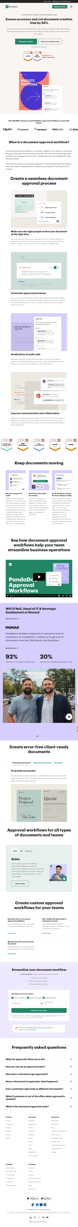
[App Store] (46, 1198)
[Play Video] (8, 595)
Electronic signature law (59, 1131)
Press (30, 1185)
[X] (39, 1217)
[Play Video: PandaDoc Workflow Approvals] (39, 577)
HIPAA (8, 1138)
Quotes (31, 1127)
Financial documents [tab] (42, 763)
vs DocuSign (10, 1168)
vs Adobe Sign (10, 1175)
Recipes (53, 1152)
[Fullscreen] (70, 595)
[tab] (37, 736)
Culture (31, 1171)
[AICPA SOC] (37, 1204)
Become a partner (34, 1182)
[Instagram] (43, 1217)
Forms (31, 1138)
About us (31, 1168)
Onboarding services (58, 1145)
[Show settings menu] (66, 595)
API (30, 1145)
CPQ (30, 1148)
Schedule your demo (39, 1010)
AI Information (67, 1212)
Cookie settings (24, 1212)
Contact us (32, 1189)
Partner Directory (56, 1148)
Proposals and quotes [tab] (21, 763)
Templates (54, 1124)
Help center (47, 1)
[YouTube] (47, 1217)
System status (55, 1141)
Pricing (8, 1120)
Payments (32, 1134)
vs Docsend (9, 1182)
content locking (61, 510)
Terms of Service (37, 1015)
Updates (8, 1131)
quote (33, 781)
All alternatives (11, 1185)
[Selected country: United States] (42, 1003)
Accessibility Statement (35, 1212)
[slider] (35, 595)
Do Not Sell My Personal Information (52, 1212)
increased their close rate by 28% (38, 1027)
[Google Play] (32, 1198)
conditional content (28, 871)
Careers (31, 1175)
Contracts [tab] (58, 763)
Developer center (56, 1138)
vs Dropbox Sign (11, 1171)
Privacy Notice (49, 1015)
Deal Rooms (32, 1152)
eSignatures (32, 1124)
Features (8, 1127)
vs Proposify (10, 1178)
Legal (17, 1212)
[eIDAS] (44, 1204)
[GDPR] (41, 1204)
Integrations (10, 1124)
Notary (31, 1141)
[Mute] (63, 595)
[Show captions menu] (59, 595)
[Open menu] (71, 7)
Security (8, 1134)
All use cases (33, 1155)
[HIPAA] (33, 1204)
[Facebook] (35, 1217)
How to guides (56, 1134)
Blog (52, 1127)
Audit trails (22, 361)
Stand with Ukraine (35, 1178)
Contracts (32, 1131)
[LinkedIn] (30, 1217)
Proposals (32, 1120)
